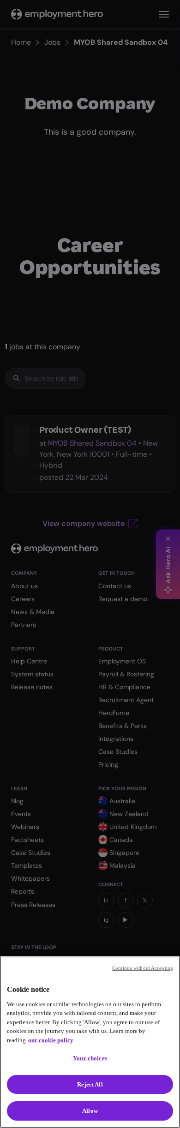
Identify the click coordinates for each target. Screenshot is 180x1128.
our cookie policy (50, 1040)
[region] (90, 1042)
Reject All (89, 1084)
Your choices (90, 1058)
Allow (90, 1110)
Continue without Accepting (142, 968)
